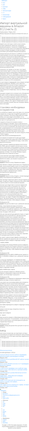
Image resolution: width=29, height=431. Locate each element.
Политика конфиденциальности (11, 395)
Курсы (4, 18)
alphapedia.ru (14, 430)
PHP (4, 413)
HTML (4, 8)
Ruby (4, 405)
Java (4, 4)
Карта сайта (6, 398)
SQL (4, 414)
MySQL (4, 416)
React (4, 421)
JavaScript (5, 6)
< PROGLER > (4, 0)
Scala (4, 403)
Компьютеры (6, 14)
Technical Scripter (7, 10)
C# (3, 402)
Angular (5, 419)
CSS (4, 410)
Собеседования (7, 16)
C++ (4, 12)
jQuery (4, 411)
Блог (4, 2)
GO (3, 406)
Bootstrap (5, 422)
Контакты (5, 393)
